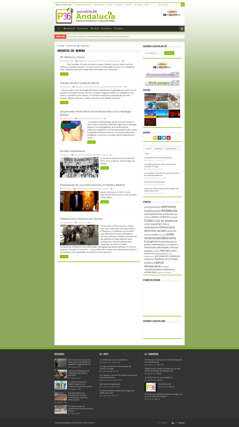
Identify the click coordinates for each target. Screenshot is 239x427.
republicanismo (153, 269)
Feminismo (107, 28)
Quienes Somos (99, 5)
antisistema (168, 214)
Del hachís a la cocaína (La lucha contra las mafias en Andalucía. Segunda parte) (79, 362)
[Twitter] (164, 4)
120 (158, 399)
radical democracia (154, 264)
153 (173, 387)
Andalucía (169, 210)
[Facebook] (162, 4)
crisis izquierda (152, 224)
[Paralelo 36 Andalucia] (86, 15)
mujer (170, 254)
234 (161, 380)
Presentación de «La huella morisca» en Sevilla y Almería (92, 184)
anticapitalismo (153, 214)
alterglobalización (152, 207)
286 (160, 373)
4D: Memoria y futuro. (72, 57)
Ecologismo (151, 241)
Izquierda (119, 28)
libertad (165, 250)
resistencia (169, 269)
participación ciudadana (167, 256)
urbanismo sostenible (164, 272)
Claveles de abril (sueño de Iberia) (79, 83)
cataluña (174, 217)
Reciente (158, 148)
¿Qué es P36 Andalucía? (83, 5)
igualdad (148, 251)
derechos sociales (155, 230)
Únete (146, 5)
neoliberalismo (149, 256)
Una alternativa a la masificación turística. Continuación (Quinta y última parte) (98, 37)
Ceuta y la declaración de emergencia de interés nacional (78, 373)
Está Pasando (101, 61)
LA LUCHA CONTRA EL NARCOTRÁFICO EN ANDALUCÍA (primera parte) (80, 384)
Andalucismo (70, 28)
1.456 (161, 365)
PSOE (166, 259)
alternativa (168, 206)
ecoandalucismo (164, 238)
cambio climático (160, 217)
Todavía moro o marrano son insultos (81, 218)
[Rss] (160, 4)
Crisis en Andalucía (165, 221)
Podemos (149, 259)
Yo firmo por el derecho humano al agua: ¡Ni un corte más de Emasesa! (163, 395)
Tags (147, 153)
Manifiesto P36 (164, 384)
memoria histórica (161, 254)
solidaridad (150, 272)
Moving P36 (119, 5)
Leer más (64, 74)
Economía (163, 241)
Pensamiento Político (115, 87)
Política (159, 259)
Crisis (148, 220)
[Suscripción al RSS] (139, 51)
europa (166, 245)
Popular (148, 148)
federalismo (174, 245)
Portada (59, 28)
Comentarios (170, 148)
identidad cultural (167, 247)
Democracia (83, 28)
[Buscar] (183, 5)
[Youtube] (167, 4)
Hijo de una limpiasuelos (154, 182)
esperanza (157, 244)
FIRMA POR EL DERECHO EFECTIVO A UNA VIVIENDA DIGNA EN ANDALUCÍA (162, 370)
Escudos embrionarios (72, 151)
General (110, 61)
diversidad (162, 235)
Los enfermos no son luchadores (158, 158)
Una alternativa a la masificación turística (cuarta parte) (80, 408)
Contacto (128, 5)
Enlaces (109, 5)
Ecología (96, 28)
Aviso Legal (138, 5)
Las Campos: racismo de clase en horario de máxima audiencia (161, 174)
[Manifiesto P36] (151, 387)
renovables (165, 267)
